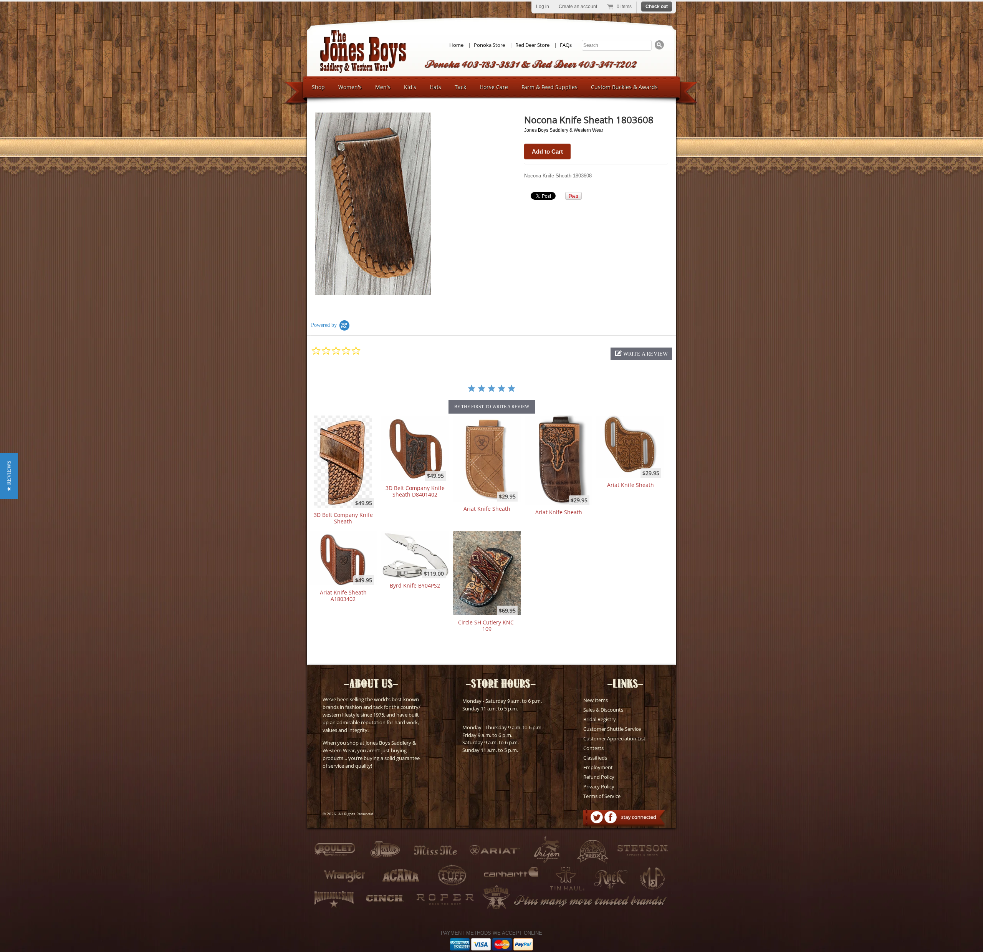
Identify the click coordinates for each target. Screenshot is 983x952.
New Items (595, 700)
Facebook (610, 817)
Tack (460, 87)
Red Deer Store (532, 44)
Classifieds (595, 757)
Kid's (410, 87)
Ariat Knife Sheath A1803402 (343, 595)
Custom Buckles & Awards (624, 87)
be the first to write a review (491, 406)
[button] (641, 354)
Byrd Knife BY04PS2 (415, 585)
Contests (593, 748)
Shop (318, 87)
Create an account (578, 6)
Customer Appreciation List (614, 738)
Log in (542, 6)
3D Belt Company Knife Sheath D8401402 (415, 491)
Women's (350, 87)
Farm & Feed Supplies (549, 87)
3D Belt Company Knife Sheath (343, 518)
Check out (656, 6)
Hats (435, 87)
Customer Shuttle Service (612, 728)
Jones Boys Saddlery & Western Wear (563, 130)
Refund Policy (598, 776)
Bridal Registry (599, 719)
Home (456, 44)
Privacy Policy (598, 786)
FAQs (566, 44)
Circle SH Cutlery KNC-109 (487, 625)
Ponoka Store (489, 44)
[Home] (363, 71)
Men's (383, 87)
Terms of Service (602, 796)
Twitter (597, 817)
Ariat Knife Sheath (486, 508)
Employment (598, 767)
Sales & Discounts (603, 709)
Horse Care (494, 87)
